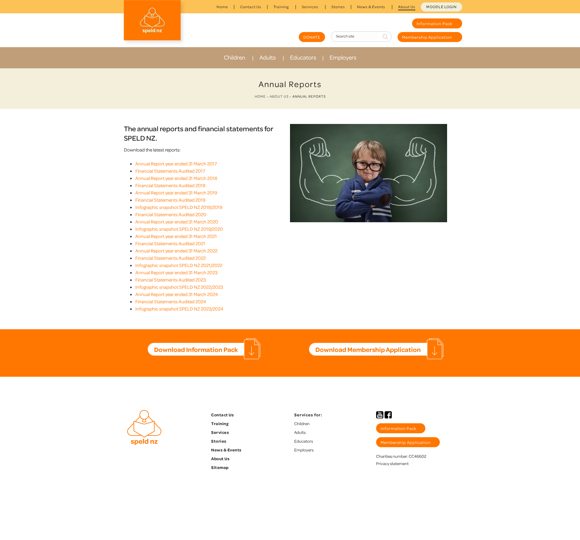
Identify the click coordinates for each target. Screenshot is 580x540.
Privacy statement (392, 463)
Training (281, 6)
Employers (343, 57)
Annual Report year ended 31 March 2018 (176, 178)
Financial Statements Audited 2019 (170, 200)
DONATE (312, 37)
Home (222, 6)
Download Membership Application (368, 349)
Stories (338, 6)
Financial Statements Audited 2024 (170, 301)
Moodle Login (441, 6)
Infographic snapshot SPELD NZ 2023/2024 (179, 309)
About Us (406, 6)
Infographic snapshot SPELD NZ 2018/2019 (178, 207)
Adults (267, 57)
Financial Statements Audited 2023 (170, 280)
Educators (303, 57)
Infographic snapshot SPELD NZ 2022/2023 (179, 287)
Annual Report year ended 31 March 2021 (176, 236)
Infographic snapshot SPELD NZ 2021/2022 (178, 265)
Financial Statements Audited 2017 (170, 171)
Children (234, 57)
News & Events (371, 6)
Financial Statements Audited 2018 (170, 185)
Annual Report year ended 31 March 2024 (176, 294)
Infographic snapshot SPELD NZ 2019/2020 (179, 229)
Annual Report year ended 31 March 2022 (176, 251)
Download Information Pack (196, 349)
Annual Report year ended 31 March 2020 (176, 222)
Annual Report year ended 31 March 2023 (176, 272)
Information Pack (435, 23)
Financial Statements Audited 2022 (170, 258)
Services (310, 6)
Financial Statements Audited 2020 (170, 214)
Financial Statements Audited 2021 (170, 243)
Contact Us (250, 6)
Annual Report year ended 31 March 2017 (176, 164)
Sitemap (220, 467)
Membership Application (427, 37)
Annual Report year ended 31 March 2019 (176, 193)
